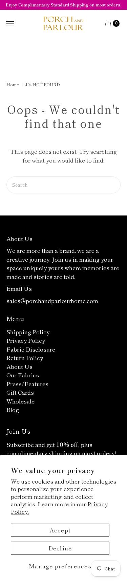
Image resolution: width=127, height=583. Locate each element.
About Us (19, 366)
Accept (60, 530)
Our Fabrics (22, 375)
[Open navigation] (10, 23)
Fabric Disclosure (30, 349)
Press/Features (27, 383)
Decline (60, 548)
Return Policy (24, 357)
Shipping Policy (27, 331)
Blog (12, 409)
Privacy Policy (25, 340)
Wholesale (20, 401)
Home (12, 84)
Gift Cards (20, 392)
